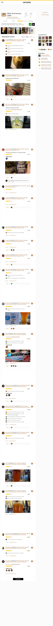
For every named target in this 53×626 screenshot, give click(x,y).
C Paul (6, 39)
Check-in (30, 24)
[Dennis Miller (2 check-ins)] (50, 41)
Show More (21, 24)
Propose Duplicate (45, 14)
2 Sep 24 (6, 235)
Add (33, 24)
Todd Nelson (8, 547)
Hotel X (18, 150)
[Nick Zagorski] (13, 250)
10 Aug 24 (6, 424)
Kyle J (9, 180)
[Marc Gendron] (13, 366)
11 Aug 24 (6, 398)
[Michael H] (13, 328)
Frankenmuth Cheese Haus (16, 109)
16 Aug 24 (6, 261)
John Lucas (7, 226)
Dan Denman (8, 148)
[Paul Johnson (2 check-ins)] (46, 44)
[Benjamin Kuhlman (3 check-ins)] (43, 41)
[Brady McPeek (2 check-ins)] (40, 44)
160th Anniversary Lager (19, 39)
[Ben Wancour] (11, 264)
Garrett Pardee (8, 303)
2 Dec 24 (6, 174)
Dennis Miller (8, 74)
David (6, 333)
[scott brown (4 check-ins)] (40, 41)
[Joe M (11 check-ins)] (43, 37)
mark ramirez (8, 104)
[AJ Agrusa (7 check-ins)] (46, 37)
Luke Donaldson (8, 533)
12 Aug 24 (6, 325)
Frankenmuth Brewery (12, 17)
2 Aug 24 (6, 542)
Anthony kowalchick (9, 406)
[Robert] (15, 366)
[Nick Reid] (11, 99)
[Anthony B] (11, 366)
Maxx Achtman (8, 385)
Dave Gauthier (8, 432)
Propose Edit (45, 12)
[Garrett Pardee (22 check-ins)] (40, 37)
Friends (30, 36)
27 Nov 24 (6, 192)
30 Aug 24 (6, 247)
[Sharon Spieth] (11, 486)
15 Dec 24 (6, 129)
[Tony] (11, 427)
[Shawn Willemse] (11, 177)
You (33, 36)
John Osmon (8, 269)
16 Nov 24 (6, 204)
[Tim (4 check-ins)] (50, 37)
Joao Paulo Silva (8, 185)
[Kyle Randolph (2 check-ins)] (46, 41)
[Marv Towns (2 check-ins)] (50, 44)
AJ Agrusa (7, 197)
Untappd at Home (20, 40)
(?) (46, 49)
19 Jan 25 (6, 96)
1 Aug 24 (6, 573)
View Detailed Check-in (12, 96)
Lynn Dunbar (8, 560)
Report (13, 181)
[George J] (11, 283)
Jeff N (6, 463)
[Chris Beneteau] (11, 443)
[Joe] (11, 328)
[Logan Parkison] (11, 401)
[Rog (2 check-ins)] (43, 44)
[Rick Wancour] (11, 207)
